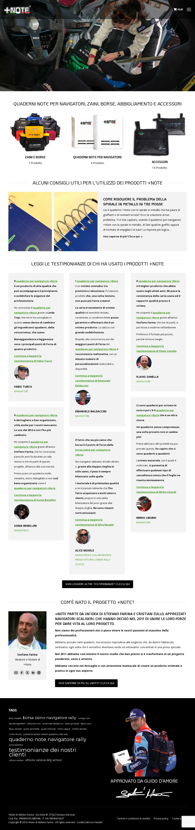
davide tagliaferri (17, 723)
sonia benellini (16, 745)
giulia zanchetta (31, 729)
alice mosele (15, 718)
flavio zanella (15, 729)
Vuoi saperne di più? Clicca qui (121, 236)
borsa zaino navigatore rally (49, 717)
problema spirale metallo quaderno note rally (45, 734)
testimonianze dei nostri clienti (42, 752)
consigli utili (84, 718)
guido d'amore (48, 729)
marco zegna (63, 729)
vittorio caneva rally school (43, 760)
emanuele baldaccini (53, 723)
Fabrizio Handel (93, 822)
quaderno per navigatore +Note (36, 281)
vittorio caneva (16, 760)
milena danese (79, 729)
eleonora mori (34, 723)
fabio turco (86, 723)
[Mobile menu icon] (189, 9)
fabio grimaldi (72, 723)
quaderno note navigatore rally (47, 739)
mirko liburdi (15, 734)
